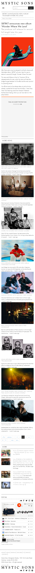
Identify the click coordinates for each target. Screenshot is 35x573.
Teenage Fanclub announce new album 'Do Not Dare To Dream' (16, 167)
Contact (4, 554)
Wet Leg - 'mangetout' (23, 482)
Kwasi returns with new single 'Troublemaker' (13, 360)
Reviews (13, 552)
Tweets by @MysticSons (7, 544)
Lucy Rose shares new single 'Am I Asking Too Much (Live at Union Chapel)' (16, 392)
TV (23, 552)
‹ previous (9, 437)
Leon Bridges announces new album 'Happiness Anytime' (15, 264)
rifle (8, 565)
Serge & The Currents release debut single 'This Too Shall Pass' (23, 461)
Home (3, 552)
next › (12, 440)
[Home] (17, 3)
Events (28, 552)
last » (17, 440)
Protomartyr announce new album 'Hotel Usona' (17, 199)
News (3, 18)
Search (31, 8)
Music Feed (8, 18)
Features (19, 552)
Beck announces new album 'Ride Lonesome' (13, 326)
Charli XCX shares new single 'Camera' (15, 231)
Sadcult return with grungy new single (16, 295)
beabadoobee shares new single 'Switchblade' (13, 424)
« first (4, 437)
